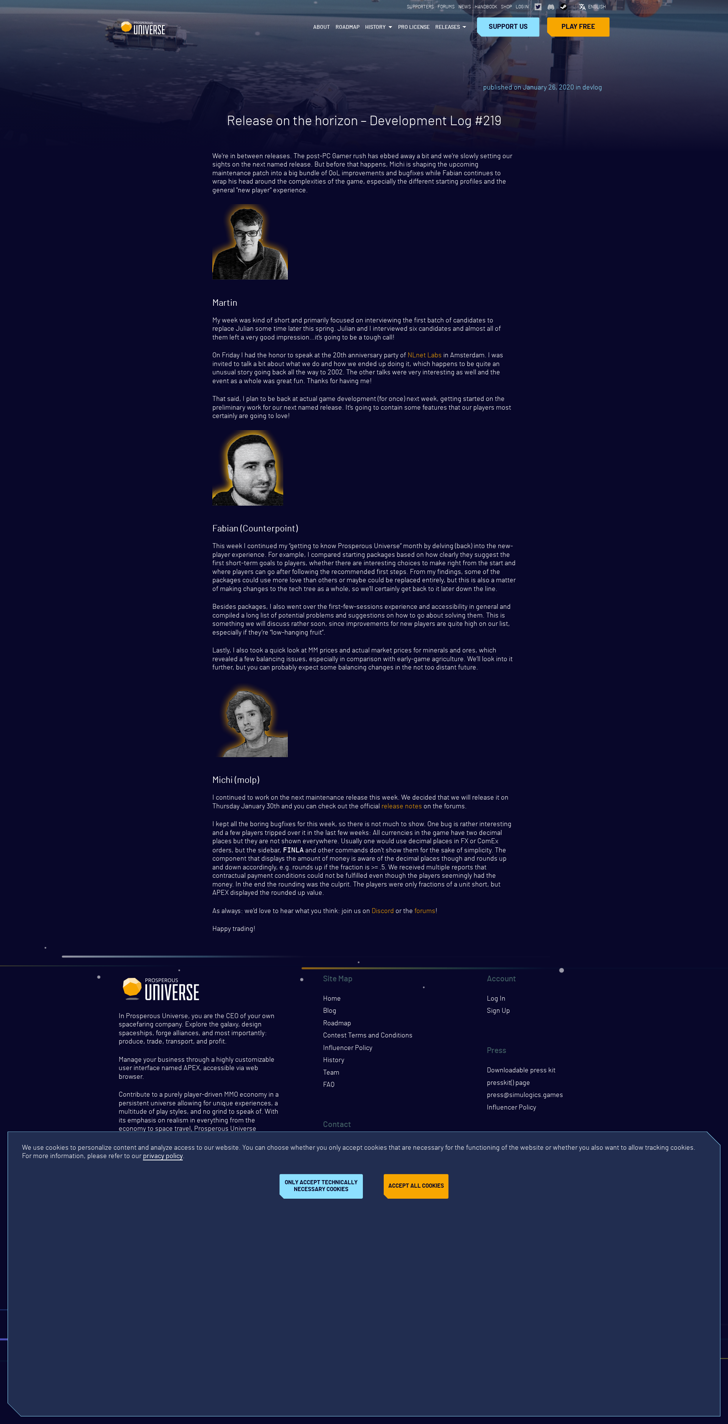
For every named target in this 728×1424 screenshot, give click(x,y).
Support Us (508, 27)
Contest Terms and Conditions (368, 1035)
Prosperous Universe (143, 27)
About (321, 27)
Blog (329, 1010)
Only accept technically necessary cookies (321, 1186)
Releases (447, 27)
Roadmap (347, 27)
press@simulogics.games (525, 1095)
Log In (522, 7)
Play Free (578, 27)
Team (331, 1072)
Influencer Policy (347, 1048)
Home (332, 998)
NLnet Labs (425, 355)
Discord (383, 911)
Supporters (420, 7)
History (375, 27)
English (597, 7)
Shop (506, 7)
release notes (401, 806)
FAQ (328, 1084)
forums (424, 911)
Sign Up (498, 1010)
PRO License (414, 27)
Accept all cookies (416, 1186)
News (464, 7)
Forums (446, 7)
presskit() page (508, 1083)
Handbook (486, 7)
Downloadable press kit (521, 1070)
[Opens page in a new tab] (538, 6)
